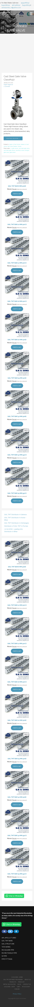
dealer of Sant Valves (14, 144)
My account (26, 986)
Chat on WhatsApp (16, 896)
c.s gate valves (14, 148)
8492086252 (5, 5)
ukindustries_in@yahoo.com (11, 7)
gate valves (13, 152)
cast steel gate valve (24, 148)
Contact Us (27, 984)
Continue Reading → (13, 138)
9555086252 (25, 3)
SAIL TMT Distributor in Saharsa (15, 514)
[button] (31, 13)
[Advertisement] (17, 51)
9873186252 (16, 5)
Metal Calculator (9, 984)
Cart (18, 986)
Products (12, 982)
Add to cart (17, 194)
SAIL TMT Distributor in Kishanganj (16, 523)
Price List (21, 982)
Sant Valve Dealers (12, 146)
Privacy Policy (17, 994)
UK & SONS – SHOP (9, 986)
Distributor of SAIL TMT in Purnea (16, 526)
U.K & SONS (5, 12)
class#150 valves (20, 150)
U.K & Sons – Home (17, 977)
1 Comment (7, 86)
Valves (19, 146)
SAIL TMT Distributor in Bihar (13, 979)
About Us (28, 979)
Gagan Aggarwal (8, 84)
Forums (17, 989)
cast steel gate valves (9, 150)
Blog (19, 984)
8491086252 (26, 5)
